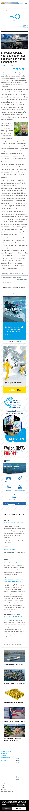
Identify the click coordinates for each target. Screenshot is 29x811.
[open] (3, 10)
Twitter (3, 785)
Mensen (17, 767)
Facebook (3, 787)
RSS (23, 274)
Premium (18, 769)
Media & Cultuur (19, 765)
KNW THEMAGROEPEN (5, 757)
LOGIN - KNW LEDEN (5, 762)
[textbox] (14, 282)
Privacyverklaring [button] (11, 804)
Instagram (3, 789)
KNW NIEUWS (3, 755)
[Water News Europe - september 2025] (14, 450)
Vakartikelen (19, 760)
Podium (17, 763)
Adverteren (18, 755)
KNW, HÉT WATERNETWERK (6, 749)
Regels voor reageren (14, 274)
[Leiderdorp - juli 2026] (14, 482)
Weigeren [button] (7, 808)
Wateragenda (19, 773)
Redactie (18, 749)
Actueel (17, 758)
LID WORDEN (3, 760)
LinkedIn (3, 783)
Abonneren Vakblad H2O (21, 751)
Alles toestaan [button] (20, 808)
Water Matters (19, 771)
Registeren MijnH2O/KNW (7, 791)
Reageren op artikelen (21, 753)
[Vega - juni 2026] (14, 369)
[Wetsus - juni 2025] (14, 418)
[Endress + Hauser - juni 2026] (14, 320)
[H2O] (14, 17)
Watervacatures (19, 775)
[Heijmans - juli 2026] (14, 3)
